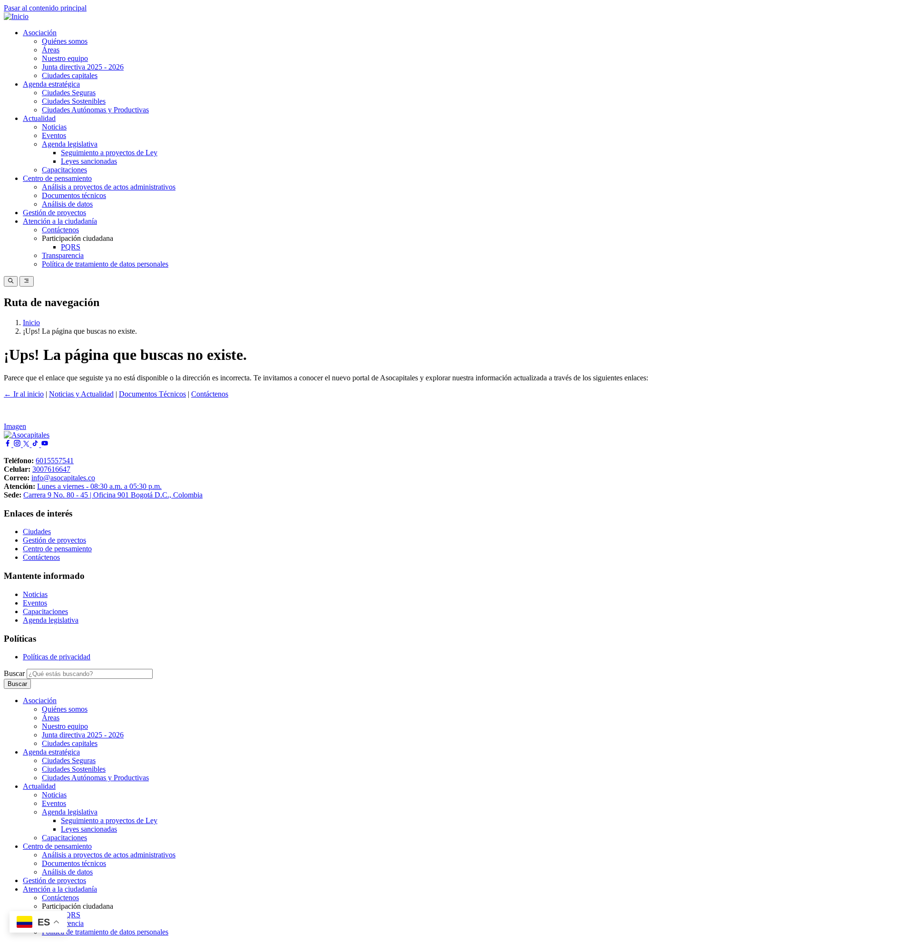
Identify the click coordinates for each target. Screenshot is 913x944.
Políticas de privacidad (56, 657)
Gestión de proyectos (54, 213)
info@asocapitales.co (63, 478)
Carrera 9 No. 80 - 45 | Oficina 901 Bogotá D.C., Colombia (113, 495)
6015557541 (55, 461)
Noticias (54, 127)
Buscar (14, 673)
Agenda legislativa (69, 144)
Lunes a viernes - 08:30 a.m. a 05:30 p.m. (99, 486)
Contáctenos (60, 230)
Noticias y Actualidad (81, 394)
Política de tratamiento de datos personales (105, 264)
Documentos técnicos (74, 195)
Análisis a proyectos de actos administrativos (108, 187)
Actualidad (39, 118)
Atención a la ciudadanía (60, 221)
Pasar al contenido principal (45, 8)
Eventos (54, 135)
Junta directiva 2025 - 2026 (83, 67)
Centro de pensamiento (57, 178)
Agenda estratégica (51, 84)
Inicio (31, 322)
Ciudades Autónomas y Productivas (95, 110)
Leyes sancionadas (89, 161)
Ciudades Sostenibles (74, 101)
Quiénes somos (64, 41)
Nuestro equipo (65, 58)
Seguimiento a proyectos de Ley (109, 153)
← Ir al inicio (24, 394)
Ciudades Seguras (69, 93)
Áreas (50, 50)
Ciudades (37, 531)
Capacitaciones (64, 170)
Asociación (40, 33)
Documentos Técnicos (152, 394)
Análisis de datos (67, 204)
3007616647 (51, 469)
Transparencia (63, 255)
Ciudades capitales (69, 75)
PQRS (70, 247)
